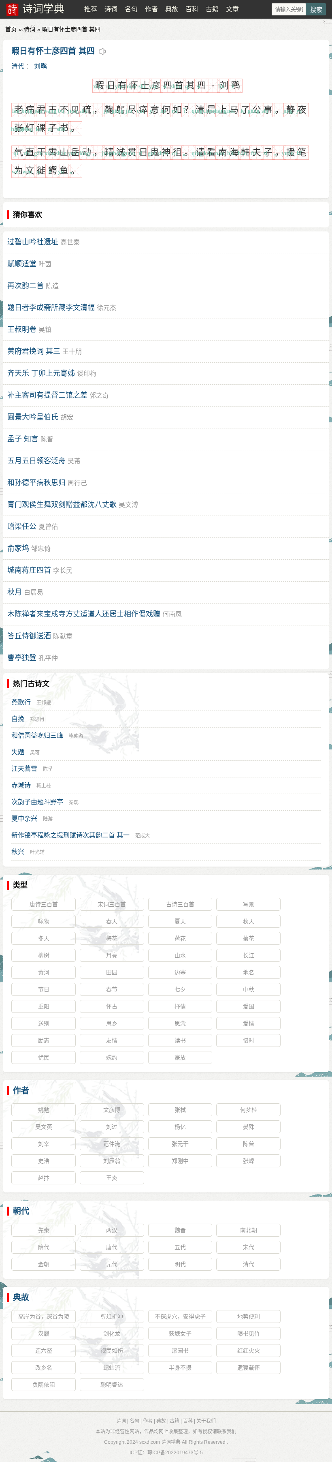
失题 (17, 752)
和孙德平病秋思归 (36, 483)
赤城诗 (21, 785)
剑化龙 (111, 1333)
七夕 (180, 989)
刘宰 (43, 1144)
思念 (180, 1023)
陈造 (52, 286)
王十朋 (72, 351)
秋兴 (17, 851)
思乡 (111, 1023)
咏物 (43, 921)
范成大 (142, 836)
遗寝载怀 (248, 1367)
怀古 (111, 1006)
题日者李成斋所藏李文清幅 (51, 308)
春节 (111, 989)
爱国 (248, 1006)
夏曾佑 (48, 526)
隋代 (43, 1247)
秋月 (14, 592)
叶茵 (44, 264)
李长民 (62, 570)
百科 (191, 9)
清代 (17, 66)
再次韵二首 (25, 286)
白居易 (33, 592)
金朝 (43, 1264)
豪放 (180, 1057)
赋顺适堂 (21, 264)
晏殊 (248, 1127)
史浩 (43, 1161)
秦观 (74, 802)
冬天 (43, 938)
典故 (171, 9)
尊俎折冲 (111, 1316)
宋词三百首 (112, 904)
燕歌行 (21, 702)
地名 (248, 972)
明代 (180, 1264)
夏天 (180, 921)
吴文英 (43, 1127)
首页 (11, 29)
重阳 (43, 1006)
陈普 (46, 439)
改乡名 (43, 1367)
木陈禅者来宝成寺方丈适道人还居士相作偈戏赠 (83, 614)
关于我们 (206, 1421)
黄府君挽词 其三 (33, 351)
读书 (180, 1040)
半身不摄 (180, 1367)
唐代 (111, 1247)
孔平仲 (48, 658)
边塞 (180, 972)
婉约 (111, 1057)
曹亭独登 (21, 658)
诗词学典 (43, 9)
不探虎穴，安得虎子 (180, 1316)
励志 (43, 1040)
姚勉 (43, 1110)
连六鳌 (43, 1350)
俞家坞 (18, 548)
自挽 (17, 718)
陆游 (48, 819)
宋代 (248, 1247)
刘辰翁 (111, 1161)
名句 (131, 9)
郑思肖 (37, 719)
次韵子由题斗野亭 (37, 801)
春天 (111, 921)
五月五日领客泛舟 (36, 461)
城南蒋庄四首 (29, 570)
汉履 (43, 1333)
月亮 (111, 955)
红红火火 (248, 1350)
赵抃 (43, 1178)
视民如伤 (111, 1350)
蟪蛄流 (111, 1367)
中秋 (248, 989)
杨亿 (180, 1127)
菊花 (248, 938)
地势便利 (248, 1316)
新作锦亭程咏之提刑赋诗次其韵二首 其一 (70, 835)
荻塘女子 (180, 1333)
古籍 (212, 9)
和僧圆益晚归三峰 (37, 735)
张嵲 (248, 1161)
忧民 (43, 1057)
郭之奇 (99, 395)
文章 (232, 9)
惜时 (248, 1040)
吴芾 (74, 461)
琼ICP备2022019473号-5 (175, 1453)
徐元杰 (106, 307)
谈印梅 (86, 373)
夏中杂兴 (24, 818)
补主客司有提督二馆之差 (47, 395)
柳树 (43, 955)
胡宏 (66, 417)
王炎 (111, 1178)
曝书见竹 (248, 1333)
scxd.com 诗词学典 (160, 1442)
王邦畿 (43, 703)
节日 (43, 989)
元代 (111, 1264)
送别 (43, 1023)
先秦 (43, 1230)
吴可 (35, 753)
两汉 (111, 1230)
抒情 (180, 1006)
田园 (111, 972)
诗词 (110, 9)
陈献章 (62, 636)
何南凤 (172, 614)
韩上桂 (43, 786)
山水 (180, 955)
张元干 (180, 1144)
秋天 (248, 921)
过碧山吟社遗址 (32, 242)
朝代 (21, 1211)
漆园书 (180, 1350)
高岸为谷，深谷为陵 (43, 1316)
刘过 (111, 1127)
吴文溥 (128, 504)
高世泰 (70, 242)
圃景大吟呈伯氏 (32, 417)
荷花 (180, 938)
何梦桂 (248, 1110)
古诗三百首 (180, 904)
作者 (151, 9)
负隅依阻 (43, 1384)
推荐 (90, 9)
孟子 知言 (22, 439)
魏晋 (180, 1230)
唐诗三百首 (44, 904)
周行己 (77, 482)
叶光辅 (37, 852)
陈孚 (48, 769)
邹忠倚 (41, 548)
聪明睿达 (111, 1384)
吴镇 (44, 329)
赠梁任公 (21, 526)
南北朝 (248, 1230)
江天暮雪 (24, 768)
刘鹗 (40, 66)
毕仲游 (76, 736)
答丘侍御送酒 (29, 636)
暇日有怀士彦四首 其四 (53, 51)
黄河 (43, 972)
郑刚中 (180, 1161)
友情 (111, 1040)
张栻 (180, 1110)
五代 (180, 1247)
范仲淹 (111, 1144)
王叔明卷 (21, 329)
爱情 (248, 1023)
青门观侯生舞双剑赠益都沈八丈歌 (62, 505)
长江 (248, 955)
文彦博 (111, 1110)
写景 (248, 904)
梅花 (111, 938)
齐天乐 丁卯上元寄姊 (41, 373)
